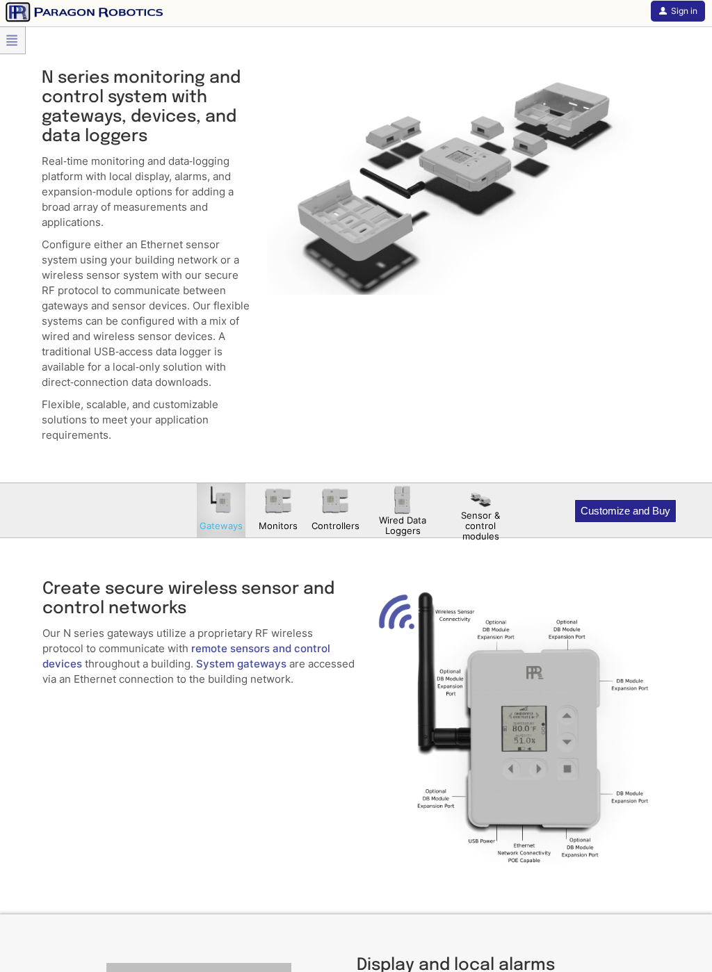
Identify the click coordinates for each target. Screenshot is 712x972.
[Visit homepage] (81, 11)
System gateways (241, 663)
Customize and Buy (625, 511)
